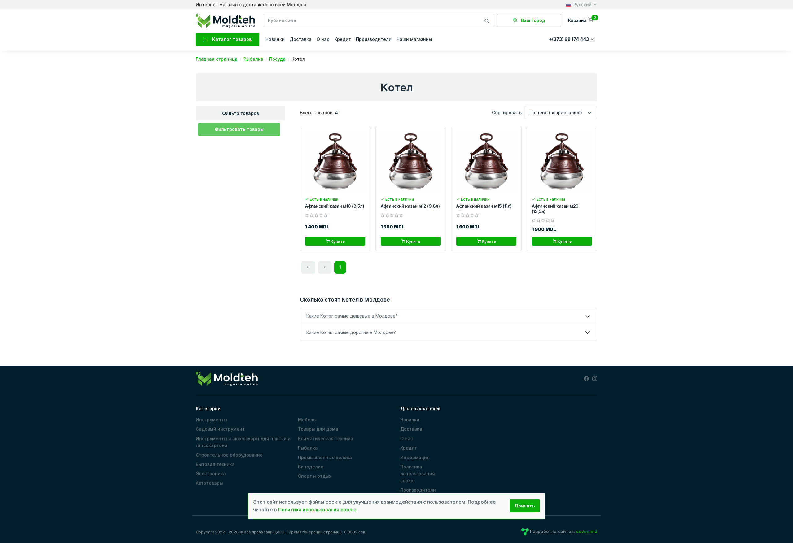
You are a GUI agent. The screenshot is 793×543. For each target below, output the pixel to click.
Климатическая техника (325, 438)
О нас (323, 39)
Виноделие (310, 466)
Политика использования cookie (417, 473)
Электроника (211, 473)
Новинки (275, 39)
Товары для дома (318, 429)
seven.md (586, 531)
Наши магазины (414, 39)
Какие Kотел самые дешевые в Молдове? (352, 316)
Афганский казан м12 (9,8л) (410, 206)
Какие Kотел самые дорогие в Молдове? (351, 332)
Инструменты (211, 419)
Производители (374, 39)
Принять (525, 505)
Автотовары (209, 483)
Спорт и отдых (314, 476)
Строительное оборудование (229, 455)
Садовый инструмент (220, 429)
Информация (415, 457)
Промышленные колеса (325, 457)
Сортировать (507, 112)
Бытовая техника (215, 464)
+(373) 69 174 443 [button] (569, 39)
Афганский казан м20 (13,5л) (555, 208)
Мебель (307, 419)
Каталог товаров (231, 39)
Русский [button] (582, 4)
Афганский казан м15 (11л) (484, 206)
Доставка (301, 39)
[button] (581, 20)
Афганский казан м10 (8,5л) (334, 206)
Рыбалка (308, 447)
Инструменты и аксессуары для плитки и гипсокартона (243, 442)
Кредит (342, 39)
